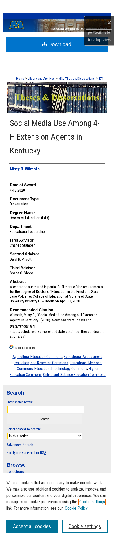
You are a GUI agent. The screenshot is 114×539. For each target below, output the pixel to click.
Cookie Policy (76, 508)
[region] (57, 506)
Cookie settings (92, 501)
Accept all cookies (32, 526)
